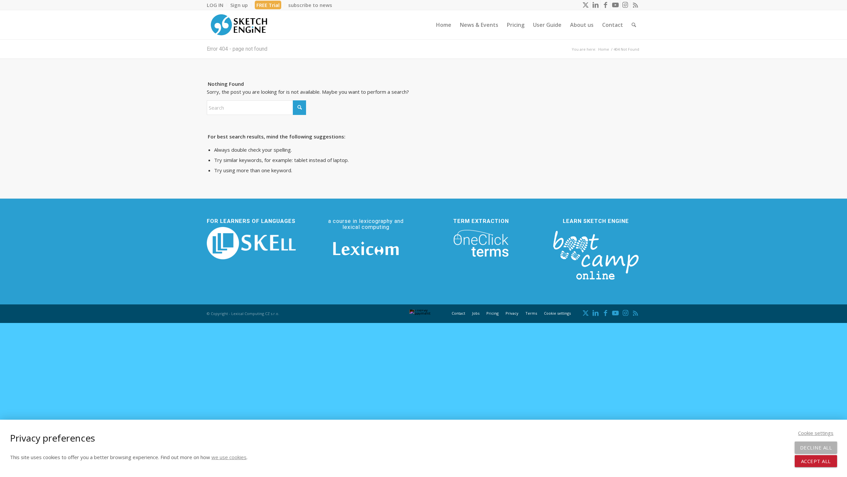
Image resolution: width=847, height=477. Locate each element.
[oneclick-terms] (481, 243)
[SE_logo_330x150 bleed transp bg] (239, 24)
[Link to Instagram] (625, 5)
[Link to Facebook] (605, 5)
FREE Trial (268, 5)
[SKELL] (251, 243)
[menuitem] (217, 5)
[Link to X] (585, 5)
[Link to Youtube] (615, 5)
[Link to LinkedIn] (595, 5)
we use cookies (228, 457)
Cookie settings (557, 313)
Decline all (816, 447)
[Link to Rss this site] (635, 5)
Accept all (816, 461)
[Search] (633, 24)
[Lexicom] (366, 248)
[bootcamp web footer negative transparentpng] (595, 254)
